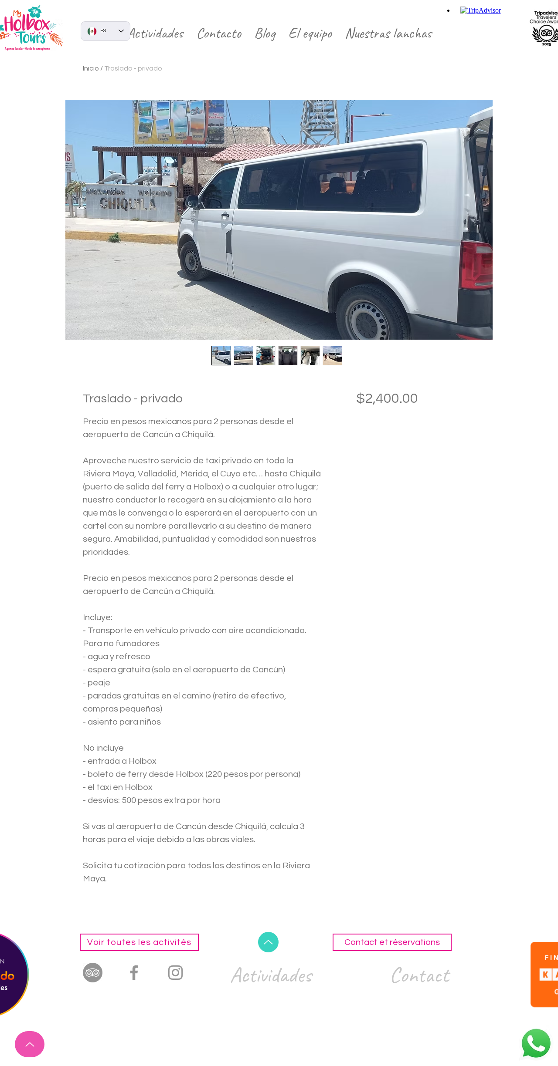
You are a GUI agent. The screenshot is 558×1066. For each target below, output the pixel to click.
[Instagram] (175, 972)
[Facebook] (134, 972)
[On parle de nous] (92, 972)
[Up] (29, 1044)
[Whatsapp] (536, 1043)
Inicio (91, 68)
